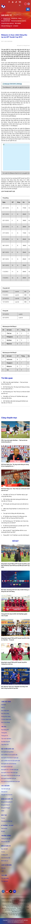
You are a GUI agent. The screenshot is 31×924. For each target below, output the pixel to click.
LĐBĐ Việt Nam (6, 701)
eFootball (15, 26)
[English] (28, 3)
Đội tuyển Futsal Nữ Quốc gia (8, 778)
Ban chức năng (5, 713)
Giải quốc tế (19, 45)
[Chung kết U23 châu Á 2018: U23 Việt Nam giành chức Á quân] (15, 603)
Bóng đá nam (6, 18)
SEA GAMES (18, 23)
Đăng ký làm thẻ (5, 841)
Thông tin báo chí (5, 838)
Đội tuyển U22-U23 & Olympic (8, 763)
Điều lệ (3, 707)
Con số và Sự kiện (5, 857)
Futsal (19, 18)
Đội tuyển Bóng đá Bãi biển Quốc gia (10, 781)
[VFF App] (20, 2)
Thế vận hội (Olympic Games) (18, 20)
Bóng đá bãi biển (5, 20)
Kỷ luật (3, 831)
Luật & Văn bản (6, 865)
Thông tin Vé (4, 735)
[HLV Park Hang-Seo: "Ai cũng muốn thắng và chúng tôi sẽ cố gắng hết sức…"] (15, 453)
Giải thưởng (4, 828)
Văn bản (3, 868)
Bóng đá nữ (14, 18)
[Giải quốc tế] (1, 18)
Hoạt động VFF (5, 729)
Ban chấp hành (5, 710)
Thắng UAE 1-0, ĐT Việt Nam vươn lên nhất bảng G (16, 535)
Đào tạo (4, 815)
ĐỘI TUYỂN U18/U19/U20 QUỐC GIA (10, 760)
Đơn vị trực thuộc (5, 722)
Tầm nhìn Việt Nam (6, 738)
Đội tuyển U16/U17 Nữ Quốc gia (9, 772)
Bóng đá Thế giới (5, 808)
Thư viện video (5, 878)
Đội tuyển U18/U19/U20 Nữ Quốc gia (10, 775)
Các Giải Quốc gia (5, 788)
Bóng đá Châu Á (5, 805)
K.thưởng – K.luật (7, 825)
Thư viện (4, 875)
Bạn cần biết (4, 849)
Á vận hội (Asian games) (7, 23)
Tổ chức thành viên (6, 719)
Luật (2, 871)
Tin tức (3, 726)
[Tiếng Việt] (25, 3)
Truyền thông (6, 835)
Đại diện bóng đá (5, 741)
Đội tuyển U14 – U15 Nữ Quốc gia (9, 769)
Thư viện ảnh (4, 881)
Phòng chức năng (5, 716)
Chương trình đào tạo (6, 821)
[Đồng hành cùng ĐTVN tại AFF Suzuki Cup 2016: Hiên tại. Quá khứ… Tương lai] (15, 627)
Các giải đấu (5, 785)
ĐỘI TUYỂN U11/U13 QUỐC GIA (9, 754)
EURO (2, 811)
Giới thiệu (3, 704)
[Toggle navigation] (28, 9)
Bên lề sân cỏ (5, 846)
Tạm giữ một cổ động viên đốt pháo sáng (13, 513)
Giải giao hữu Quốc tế (6, 26)
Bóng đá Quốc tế (6, 799)
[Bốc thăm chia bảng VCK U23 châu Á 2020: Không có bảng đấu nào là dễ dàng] (15, 579)
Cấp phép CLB (5, 744)
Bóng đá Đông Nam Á (6, 802)
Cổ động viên (4, 854)
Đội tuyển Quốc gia (7, 749)
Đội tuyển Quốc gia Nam (7, 751)
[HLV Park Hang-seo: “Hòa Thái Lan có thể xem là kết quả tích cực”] (15, 478)
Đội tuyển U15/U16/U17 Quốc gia (9, 757)
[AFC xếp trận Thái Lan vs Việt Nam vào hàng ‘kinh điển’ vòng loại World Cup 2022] (15, 676)
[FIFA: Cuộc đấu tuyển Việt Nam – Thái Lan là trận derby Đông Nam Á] (15, 429)
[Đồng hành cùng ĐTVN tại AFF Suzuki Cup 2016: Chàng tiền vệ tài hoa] (15, 651)
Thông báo (4, 732)
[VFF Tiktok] (16, 2)
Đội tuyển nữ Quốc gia (6, 766)
